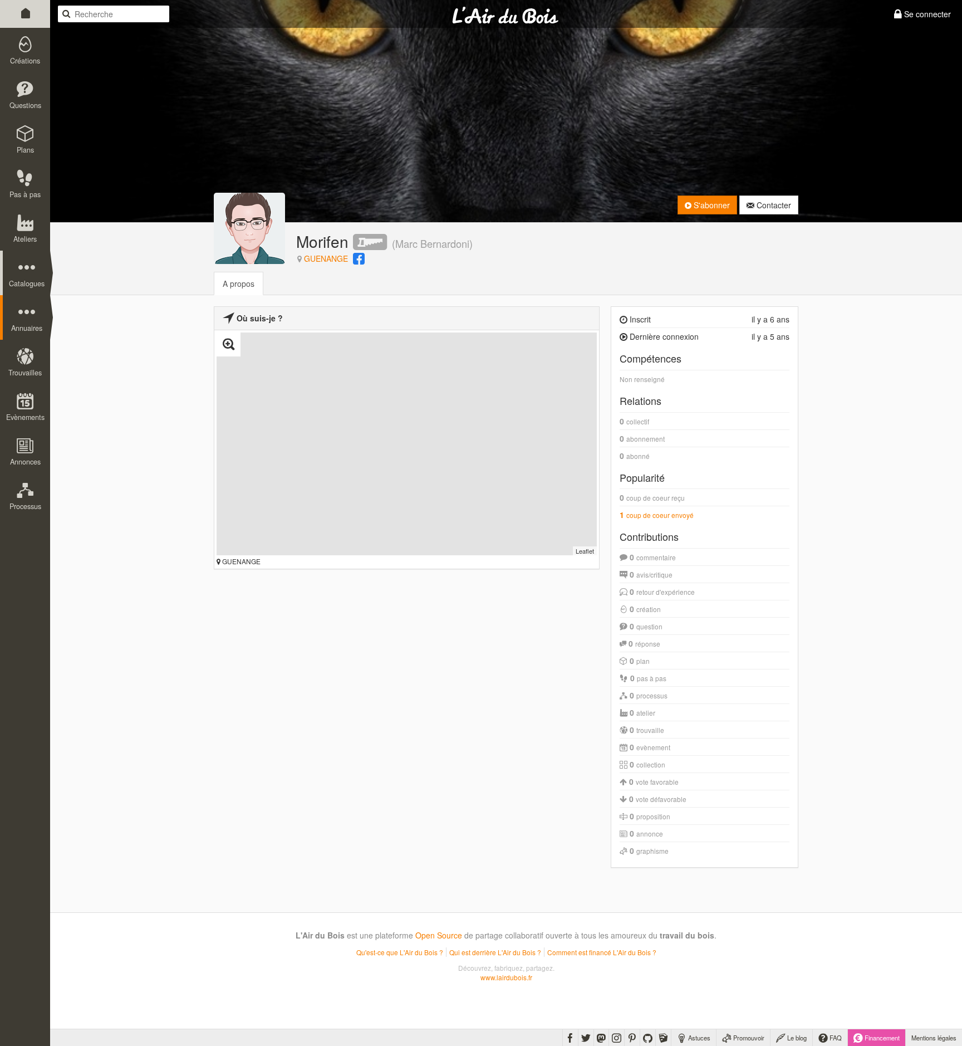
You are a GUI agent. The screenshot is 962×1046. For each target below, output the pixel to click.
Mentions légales (933, 1037)
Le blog (796, 1037)
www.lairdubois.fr (506, 977)
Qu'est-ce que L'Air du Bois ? (399, 952)
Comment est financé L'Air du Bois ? (601, 952)
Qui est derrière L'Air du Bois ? (495, 952)
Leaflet (585, 550)
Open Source (438, 935)
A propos (238, 283)
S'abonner (710, 205)
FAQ (835, 1037)
